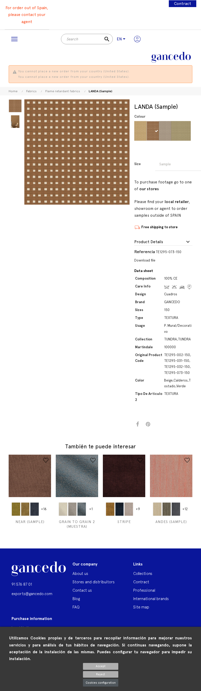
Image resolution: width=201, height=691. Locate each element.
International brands (151, 598)
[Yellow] (16, 509)
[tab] (163, 242)
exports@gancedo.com (32, 593)
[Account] (137, 39)
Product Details (148, 242)
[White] (63, 509)
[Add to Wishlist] (45, 460)
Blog (76, 598)
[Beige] (144, 131)
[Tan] (169, 131)
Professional (144, 590)
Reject (100, 674)
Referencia (144, 251)
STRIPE (124, 522)
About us (80, 573)
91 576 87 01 (22, 584)
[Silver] (81, 509)
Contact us (82, 590)
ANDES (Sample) (171, 522)
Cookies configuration (101, 682)
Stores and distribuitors (93, 582)
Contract (182, 3)
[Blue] (34, 509)
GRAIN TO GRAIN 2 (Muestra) (77, 524)
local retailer (177, 201)
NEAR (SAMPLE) (29, 522)
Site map (141, 607)
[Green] (181, 131)
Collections (142, 573)
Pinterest (148, 424)
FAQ (76, 607)
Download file (144, 260)
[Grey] (72, 509)
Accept (100, 666)
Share (137, 424)
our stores (149, 189)
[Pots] (157, 131)
